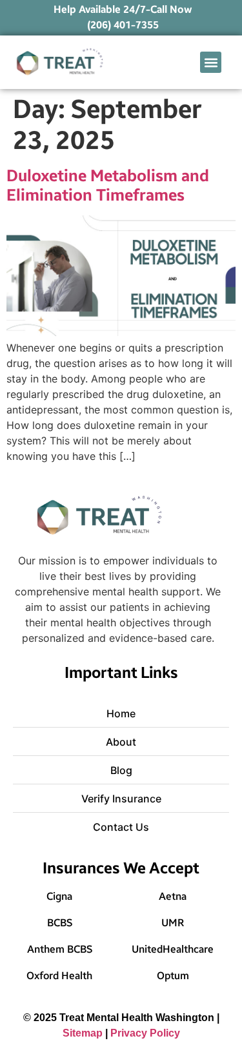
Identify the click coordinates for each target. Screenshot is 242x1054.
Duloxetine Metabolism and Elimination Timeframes (107, 185)
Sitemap (83, 1033)
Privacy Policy (145, 1033)
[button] (210, 62)
